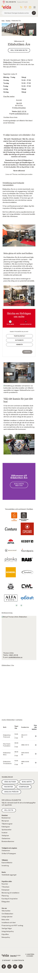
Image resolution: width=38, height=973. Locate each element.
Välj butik (8, 810)
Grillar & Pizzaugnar (9, 853)
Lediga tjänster (7, 917)
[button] (4, 481)
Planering (5, 896)
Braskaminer (6, 818)
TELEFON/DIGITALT (19, 336)
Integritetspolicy (8, 931)
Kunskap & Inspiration (10, 899)
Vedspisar (5, 835)
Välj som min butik (19, 50)
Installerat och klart (9, 922)
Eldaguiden (6, 901)
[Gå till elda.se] (6, 7)
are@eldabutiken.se (21, 114)
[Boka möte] (30, 7)
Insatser (4, 832)
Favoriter (8, 787)
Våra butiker (10, 782)
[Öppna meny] (34, 7)
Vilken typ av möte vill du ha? (19, 331)
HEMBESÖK (19, 344)
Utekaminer (6, 850)
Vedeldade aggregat (9, 875)
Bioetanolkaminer (8, 841)
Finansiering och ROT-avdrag (12, 925)
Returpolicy (6, 937)
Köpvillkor (5, 934)
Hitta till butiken (20, 108)
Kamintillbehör (7, 863)
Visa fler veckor (9, 96)
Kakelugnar (6, 827)
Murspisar (5, 821)
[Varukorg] (21, 7)
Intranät (7, 960)
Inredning (5, 865)
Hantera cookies (30, 955)
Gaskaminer (6, 838)
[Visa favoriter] (25, 7)
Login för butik (18, 960)
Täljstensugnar (7, 824)
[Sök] (34, 13)
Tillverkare (5, 887)
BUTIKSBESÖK (19, 340)
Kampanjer (24, 787)
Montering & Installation (10, 893)
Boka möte (27, 782)
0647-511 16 (21, 111)
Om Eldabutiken (7, 914)
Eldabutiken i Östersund (12, 62)
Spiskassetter (7, 830)
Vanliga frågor (11, 792)
